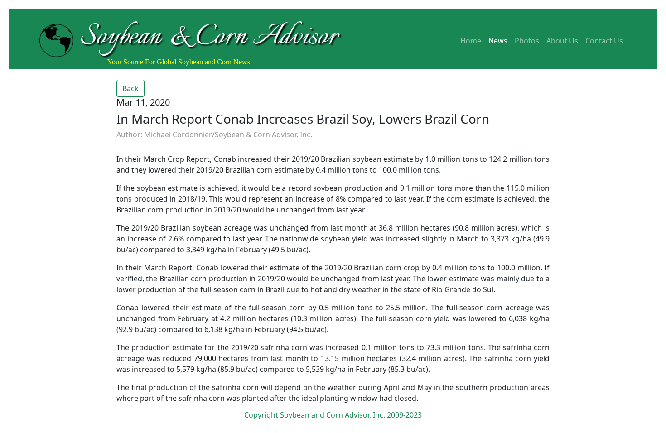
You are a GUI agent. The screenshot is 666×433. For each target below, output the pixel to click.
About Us (562, 41)
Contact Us (604, 41)
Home (470, 41)
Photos (527, 41)
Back (130, 88)
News (497, 41)
